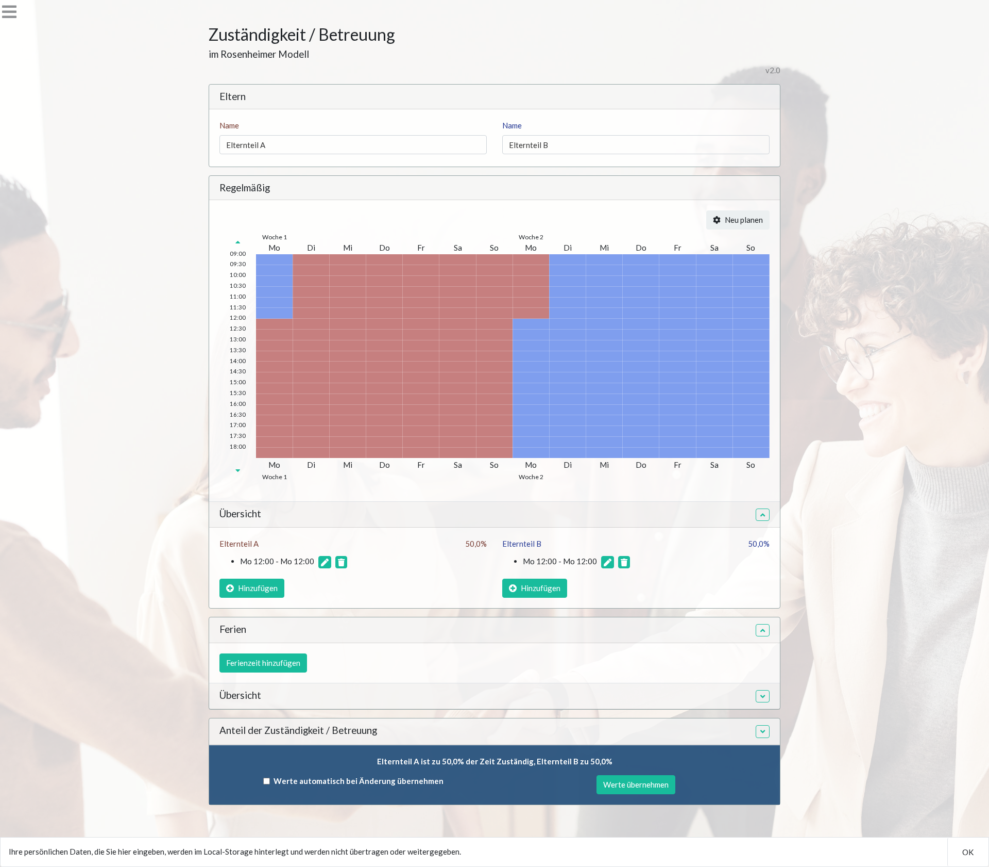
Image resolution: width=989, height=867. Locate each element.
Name (229, 125)
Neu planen (744, 219)
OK (968, 852)
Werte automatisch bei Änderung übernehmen (359, 781)
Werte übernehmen (636, 784)
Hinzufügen (258, 588)
